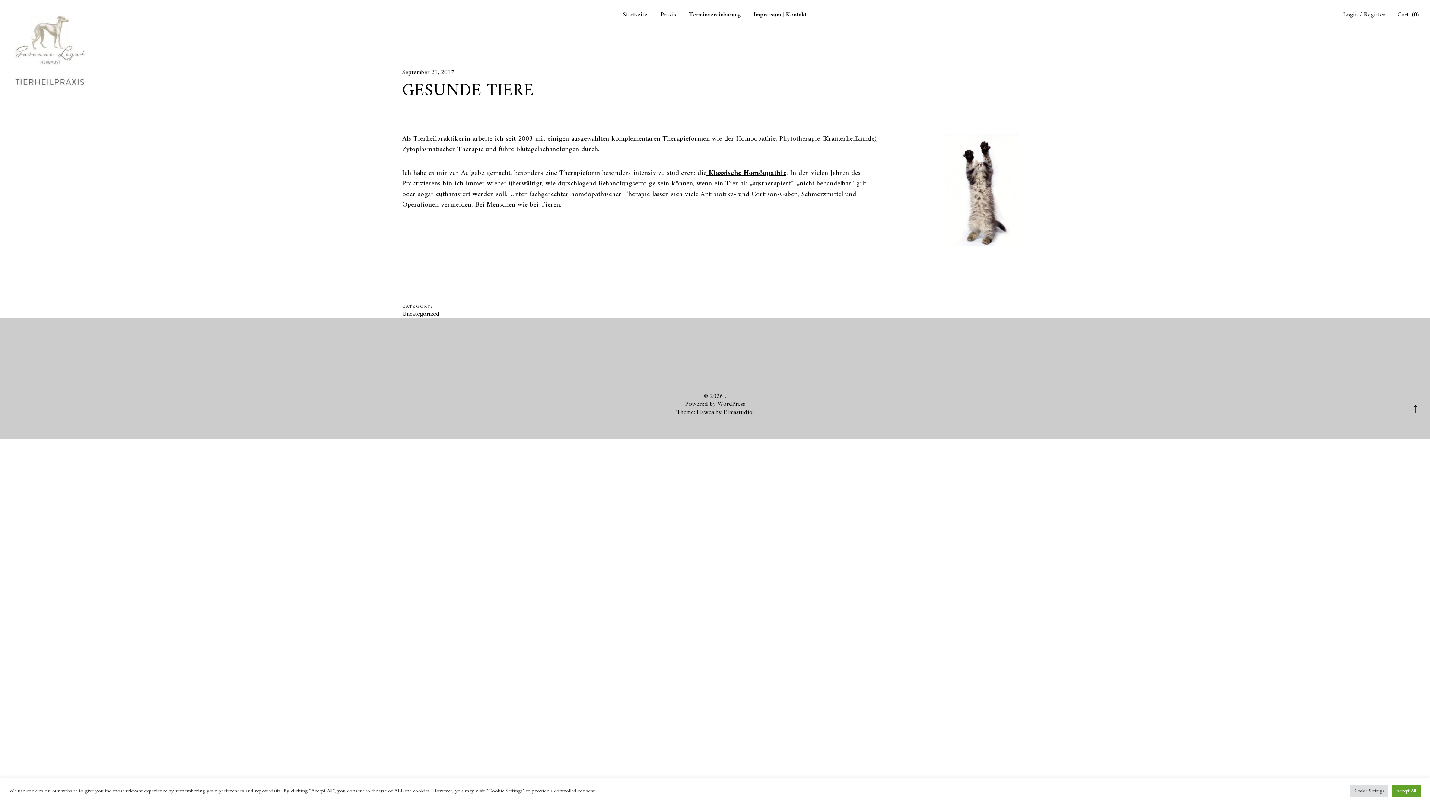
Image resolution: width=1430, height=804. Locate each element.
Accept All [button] (1406, 791)
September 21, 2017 (428, 72)
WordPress (731, 404)
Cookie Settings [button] (1369, 791)
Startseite (635, 15)
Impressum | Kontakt (780, 15)
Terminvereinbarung (715, 15)
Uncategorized (420, 314)
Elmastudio (738, 412)
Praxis (668, 15)
